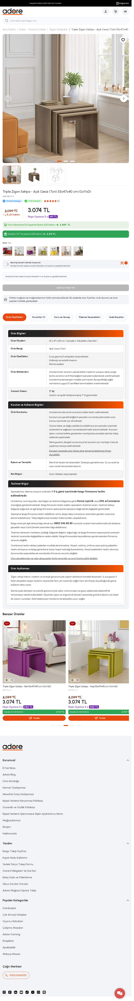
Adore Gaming (11, 930)
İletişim (7, 823)
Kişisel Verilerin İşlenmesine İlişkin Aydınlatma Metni (33, 810)
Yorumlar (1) (38, 314)
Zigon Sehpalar (58, 29)
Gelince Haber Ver (65, 285)
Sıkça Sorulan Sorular (15, 880)
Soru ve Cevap (62, 314)
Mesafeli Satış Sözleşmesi (18, 790)
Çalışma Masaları (13, 924)
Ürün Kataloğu (11, 777)
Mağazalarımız (12, 816)
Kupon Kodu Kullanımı (15, 854)
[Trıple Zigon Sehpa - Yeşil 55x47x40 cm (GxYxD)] (98, 649)
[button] (59, 158)
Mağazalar (124, 3)
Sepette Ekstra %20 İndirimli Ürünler (45, 3)
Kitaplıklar (8, 937)
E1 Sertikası (9, 764)
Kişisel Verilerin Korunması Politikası (23, 797)
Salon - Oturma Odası (32, 29)
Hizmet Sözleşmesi (14, 784)
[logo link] (13, 11)
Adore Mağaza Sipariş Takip (19, 886)
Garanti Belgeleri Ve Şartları (19, 867)
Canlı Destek (32, 524)
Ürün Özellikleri (14, 314)
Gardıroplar (9, 904)
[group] (66, 97)
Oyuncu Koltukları (13, 917)
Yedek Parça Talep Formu (18, 860)
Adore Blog (9, 770)
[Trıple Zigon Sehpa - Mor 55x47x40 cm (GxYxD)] (34, 649)
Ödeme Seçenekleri (89, 314)
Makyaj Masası (11, 950)
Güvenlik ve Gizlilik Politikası (19, 803)
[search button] (7, 20)
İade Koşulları (116, 314)
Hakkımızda (10, 829)
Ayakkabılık (9, 943)
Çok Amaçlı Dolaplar (15, 911)
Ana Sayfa (9, 29)
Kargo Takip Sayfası (14, 847)
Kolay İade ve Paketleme (17, 873)
